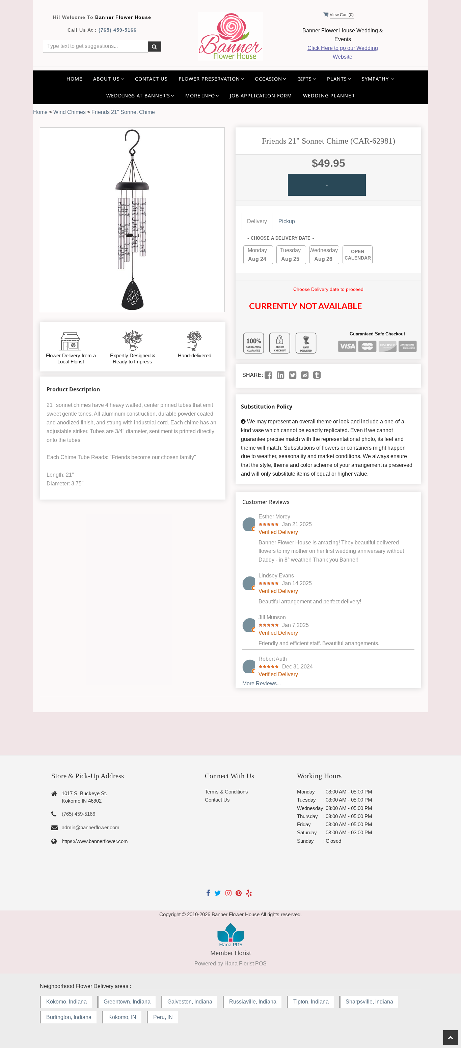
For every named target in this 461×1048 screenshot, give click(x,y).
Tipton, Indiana (311, 1002)
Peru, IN (163, 1017)
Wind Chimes (69, 112)
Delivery (257, 221)
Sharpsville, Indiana (369, 1002)
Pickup (286, 221)
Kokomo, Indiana (66, 1002)
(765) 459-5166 (118, 30)
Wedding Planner (329, 95)
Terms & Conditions (226, 792)
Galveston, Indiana (189, 1002)
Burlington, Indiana (68, 1017)
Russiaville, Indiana (252, 1002)
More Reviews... (261, 683)
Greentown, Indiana (127, 1002)
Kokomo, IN (122, 1017)
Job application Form (261, 95)
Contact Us (151, 79)
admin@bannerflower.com (90, 827)
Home (74, 79)
